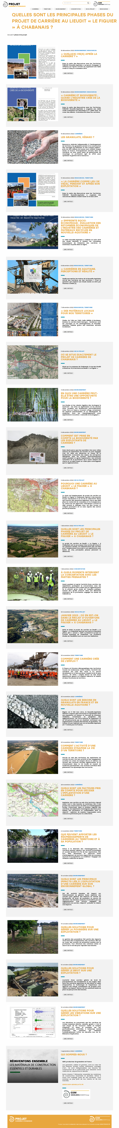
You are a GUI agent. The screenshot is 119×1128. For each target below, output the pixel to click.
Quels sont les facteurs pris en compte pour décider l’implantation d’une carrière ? (81, 792)
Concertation (76, 9)
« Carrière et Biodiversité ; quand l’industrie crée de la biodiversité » (80, 98)
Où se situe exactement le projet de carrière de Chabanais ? (78, 357)
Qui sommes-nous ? (74, 1054)
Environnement (61, 9)
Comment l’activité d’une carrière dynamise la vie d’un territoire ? (78, 748)
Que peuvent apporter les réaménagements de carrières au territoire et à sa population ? (80, 838)
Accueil (10, 35)
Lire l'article (68, 73)
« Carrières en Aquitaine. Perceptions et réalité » (78, 270)
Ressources (104, 9)
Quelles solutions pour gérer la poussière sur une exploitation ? (79, 929)
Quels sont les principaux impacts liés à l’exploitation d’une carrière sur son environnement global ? (80, 883)
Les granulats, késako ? (77, 137)
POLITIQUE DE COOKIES (93, 1124)
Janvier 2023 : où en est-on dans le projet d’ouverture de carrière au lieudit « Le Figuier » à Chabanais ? (80, 619)
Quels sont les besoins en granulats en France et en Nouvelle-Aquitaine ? (79, 702)
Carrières (35, 9)
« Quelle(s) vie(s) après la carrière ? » (79, 55)
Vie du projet (90, 9)
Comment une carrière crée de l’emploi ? (80, 660)
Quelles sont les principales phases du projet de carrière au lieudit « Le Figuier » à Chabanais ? (80, 533)
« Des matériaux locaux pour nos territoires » (77, 312)
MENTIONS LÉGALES (81, 1124)
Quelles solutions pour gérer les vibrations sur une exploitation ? (81, 1013)
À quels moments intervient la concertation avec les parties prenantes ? (80, 574)
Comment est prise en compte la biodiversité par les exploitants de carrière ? (79, 439)
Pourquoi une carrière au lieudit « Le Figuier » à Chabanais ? (79, 486)
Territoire (47, 9)
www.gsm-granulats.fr (72, 1084)
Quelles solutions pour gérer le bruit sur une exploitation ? (77, 970)
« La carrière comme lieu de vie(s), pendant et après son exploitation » (80, 184)
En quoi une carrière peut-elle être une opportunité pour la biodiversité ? (79, 395)
